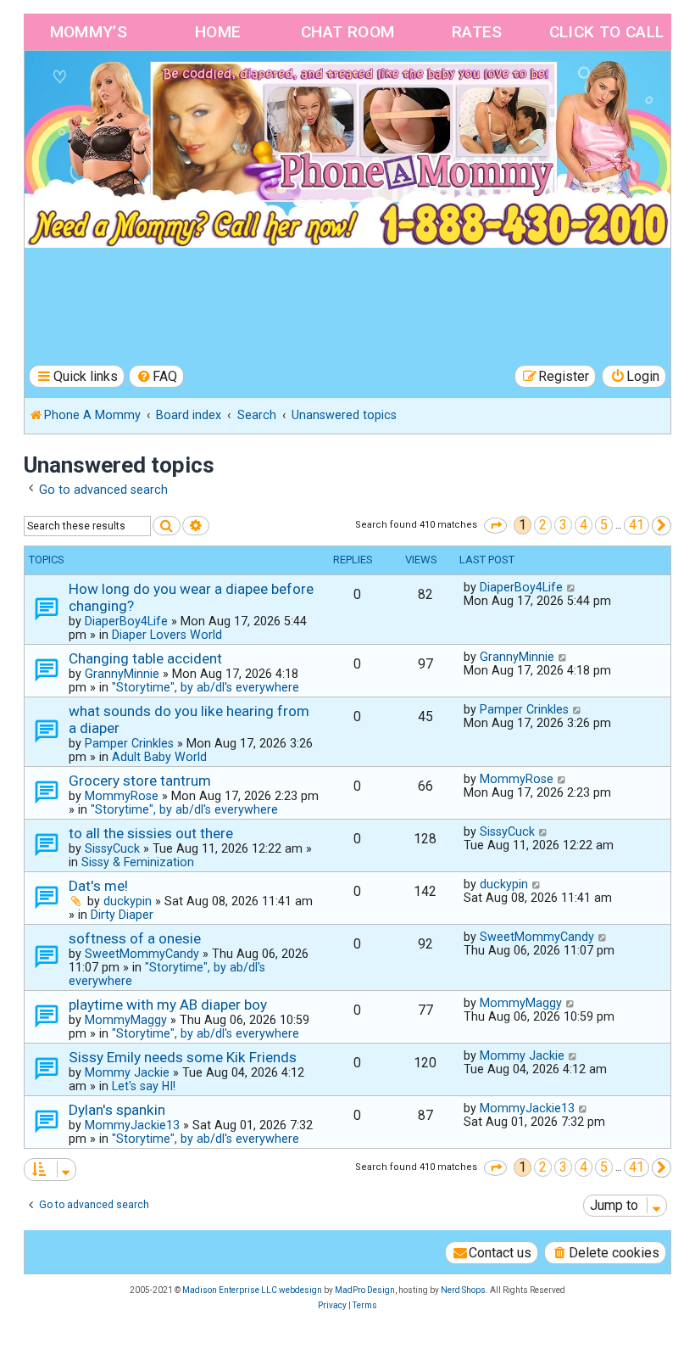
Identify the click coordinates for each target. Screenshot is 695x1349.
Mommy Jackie (127, 1072)
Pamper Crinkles (129, 743)
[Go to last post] (571, 587)
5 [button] (604, 525)
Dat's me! (98, 885)
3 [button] (563, 525)
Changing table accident (145, 658)
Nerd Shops (463, 1290)
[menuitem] (157, 376)
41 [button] (636, 525)
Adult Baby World (159, 757)
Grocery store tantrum (140, 780)
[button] (495, 526)
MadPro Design (365, 1290)
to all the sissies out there (151, 833)
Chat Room (348, 32)
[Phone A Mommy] (122, 87)
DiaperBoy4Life (126, 621)
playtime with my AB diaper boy (168, 1004)
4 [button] (583, 525)
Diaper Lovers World (167, 634)
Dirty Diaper (122, 914)
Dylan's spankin (117, 1109)
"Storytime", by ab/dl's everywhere (205, 687)
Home (218, 32)
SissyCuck (112, 848)
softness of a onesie (135, 938)
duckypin (127, 901)
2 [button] (543, 525)
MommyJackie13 (132, 1125)
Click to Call (606, 32)
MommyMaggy (126, 1020)
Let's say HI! (143, 1086)
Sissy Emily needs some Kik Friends (183, 1057)
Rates (477, 32)
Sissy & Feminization (137, 862)
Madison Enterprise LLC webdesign (252, 1290)
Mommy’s (89, 32)
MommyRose (121, 796)
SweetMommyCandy (142, 953)
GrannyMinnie (122, 673)
